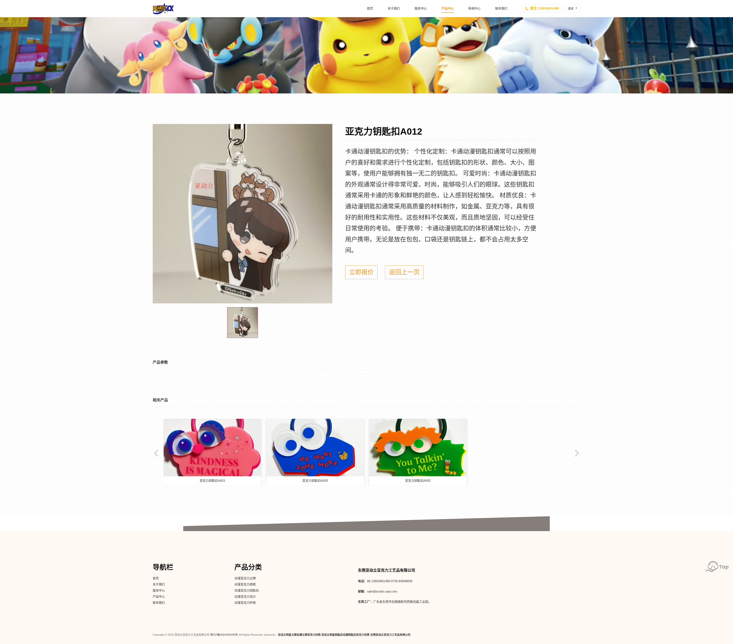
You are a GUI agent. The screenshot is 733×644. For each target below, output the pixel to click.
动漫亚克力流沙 (245, 596)
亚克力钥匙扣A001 (212, 480)
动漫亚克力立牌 (245, 578)
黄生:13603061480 (544, 8)
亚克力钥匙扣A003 (315, 480)
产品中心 (448, 8)
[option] (242, 213)
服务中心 (421, 8)
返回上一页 (404, 272)
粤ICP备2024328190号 (224, 634)
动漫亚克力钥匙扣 (246, 590)
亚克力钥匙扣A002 (418, 480)
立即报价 (361, 272)
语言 (571, 8)
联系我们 (501, 8)
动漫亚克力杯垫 (245, 602)
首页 (370, 8)
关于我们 (394, 8)
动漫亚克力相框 (245, 584)
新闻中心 (474, 8)
